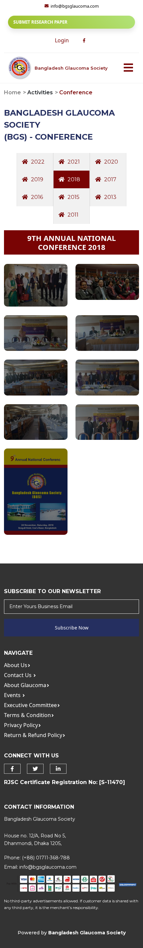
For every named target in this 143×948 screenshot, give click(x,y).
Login (62, 40)
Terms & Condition (27, 715)
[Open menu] (128, 68)
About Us (15, 665)
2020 (110, 162)
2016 (36, 197)
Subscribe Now (71, 627)
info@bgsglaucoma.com (47, 867)
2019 (36, 179)
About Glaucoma (25, 685)
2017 (109, 179)
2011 (72, 215)
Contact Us (18, 675)
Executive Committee (30, 705)
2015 (72, 197)
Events (13, 695)
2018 (73, 179)
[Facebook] (84, 40)
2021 (73, 162)
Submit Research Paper (40, 22)
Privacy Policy (21, 725)
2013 (109, 197)
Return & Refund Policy (33, 735)
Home (12, 92)
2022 (37, 162)
